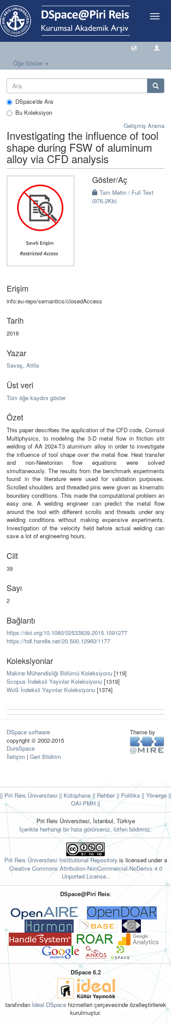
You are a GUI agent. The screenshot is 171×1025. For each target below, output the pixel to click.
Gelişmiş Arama (144, 125)
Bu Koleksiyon (33, 113)
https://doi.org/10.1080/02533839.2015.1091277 (67, 632)
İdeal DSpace (49, 1004)
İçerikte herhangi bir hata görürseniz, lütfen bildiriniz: (85, 829)
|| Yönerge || (155, 795)
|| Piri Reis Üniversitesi (28, 795)
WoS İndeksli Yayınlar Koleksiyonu (51, 690)
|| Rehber (103, 795)
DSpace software (28, 732)
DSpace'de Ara (34, 102)
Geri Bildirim (45, 756)
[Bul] (155, 85)
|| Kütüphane (74, 795)
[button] (134, 47)
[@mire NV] (147, 744)
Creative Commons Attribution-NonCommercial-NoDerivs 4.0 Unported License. (85, 872)
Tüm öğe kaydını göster (36, 398)
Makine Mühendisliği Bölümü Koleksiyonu (59, 673)
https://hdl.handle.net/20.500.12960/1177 (58, 641)
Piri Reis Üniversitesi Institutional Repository (61, 860)
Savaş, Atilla (23, 365)
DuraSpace (21, 748)
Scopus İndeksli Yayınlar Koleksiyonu (54, 681)
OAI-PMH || (85, 803)
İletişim (16, 756)
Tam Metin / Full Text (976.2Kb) (122, 196)
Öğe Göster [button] (28, 63)
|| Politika (127, 795)
